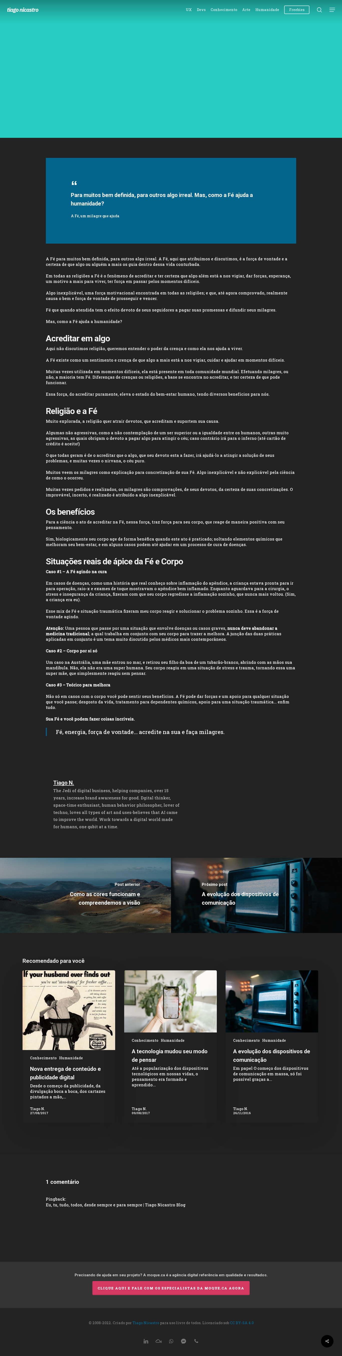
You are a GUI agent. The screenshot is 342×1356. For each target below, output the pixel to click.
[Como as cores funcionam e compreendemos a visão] (85, 895)
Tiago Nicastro (22, 10)
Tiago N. (156, 123)
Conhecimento (43, 1058)
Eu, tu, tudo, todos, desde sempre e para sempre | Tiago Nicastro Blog (116, 1204)
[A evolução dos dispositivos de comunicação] (256, 895)
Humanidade (171, 93)
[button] (332, 10)
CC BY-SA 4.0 (242, 1322)
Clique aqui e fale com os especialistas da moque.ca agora (171, 1288)
